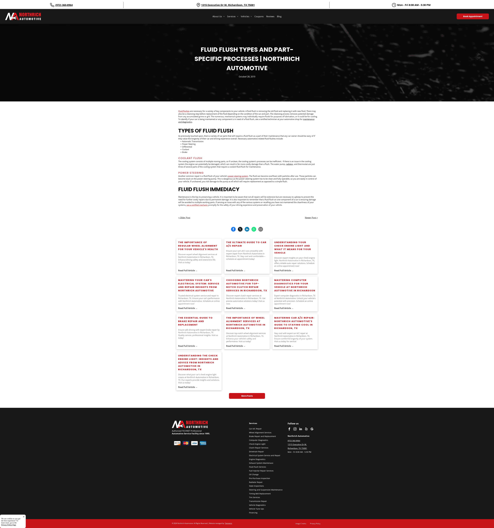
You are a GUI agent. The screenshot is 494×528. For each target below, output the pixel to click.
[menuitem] (218, 16)
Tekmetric (228, 523)
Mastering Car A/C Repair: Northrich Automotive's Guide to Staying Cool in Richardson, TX (294, 323)
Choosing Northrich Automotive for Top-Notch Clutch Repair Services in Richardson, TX (246, 285)
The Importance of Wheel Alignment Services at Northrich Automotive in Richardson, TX (245, 323)
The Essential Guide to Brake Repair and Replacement (195, 321)
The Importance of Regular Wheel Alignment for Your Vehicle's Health (198, 246)
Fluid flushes (183, 111)
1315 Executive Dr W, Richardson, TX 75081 (228, 5)
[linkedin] (300, 429)
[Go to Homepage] (23, 14)
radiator (289, 164)
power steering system (238, 176)
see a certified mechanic (197, 205)
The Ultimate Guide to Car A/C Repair (246, 244)
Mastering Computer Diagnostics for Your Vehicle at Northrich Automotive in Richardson (294, 285)
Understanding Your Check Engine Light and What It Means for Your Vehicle (292, 247)
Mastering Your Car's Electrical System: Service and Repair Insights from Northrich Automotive (198, 285)
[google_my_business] (312, 429)
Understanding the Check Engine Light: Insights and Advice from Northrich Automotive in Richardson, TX (198, 362)
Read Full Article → (187, 270)
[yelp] (306, 429)
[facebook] (289, 429)
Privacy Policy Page (8, 525)
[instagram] (295, 429)
